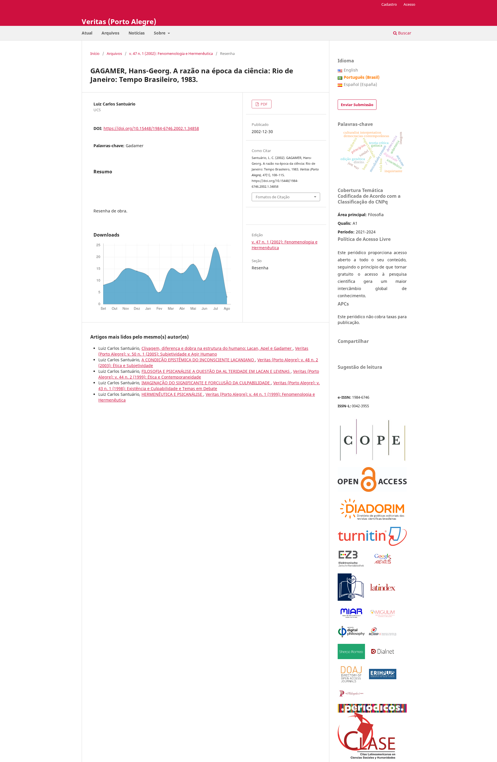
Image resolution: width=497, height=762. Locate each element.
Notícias (137, 33)
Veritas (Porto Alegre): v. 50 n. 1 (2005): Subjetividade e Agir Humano (203, 351)
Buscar (404, 33)
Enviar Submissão (357, 104)
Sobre (160, 33)
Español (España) (360, 84)
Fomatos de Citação (273, 196)
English (351, 70)
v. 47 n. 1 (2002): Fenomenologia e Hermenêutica (171, 53)
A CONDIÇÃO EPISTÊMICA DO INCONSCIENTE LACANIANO (198, 359)
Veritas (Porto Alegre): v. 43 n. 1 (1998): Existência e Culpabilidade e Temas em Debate (209, 385)
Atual (87, 33)
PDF (263, 104)
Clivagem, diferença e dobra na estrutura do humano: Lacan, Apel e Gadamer (217, 348)
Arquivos (110, 33)
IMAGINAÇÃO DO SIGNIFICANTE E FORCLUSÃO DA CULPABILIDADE (206, 382)
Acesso (409, 4)
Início (95, 53)
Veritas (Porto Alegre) (119, 21)
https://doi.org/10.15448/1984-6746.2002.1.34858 (151, 128)
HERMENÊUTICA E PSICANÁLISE (172, 394)
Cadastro (389, 4)
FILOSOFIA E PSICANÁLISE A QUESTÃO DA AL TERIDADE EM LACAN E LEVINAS (216, 371)
